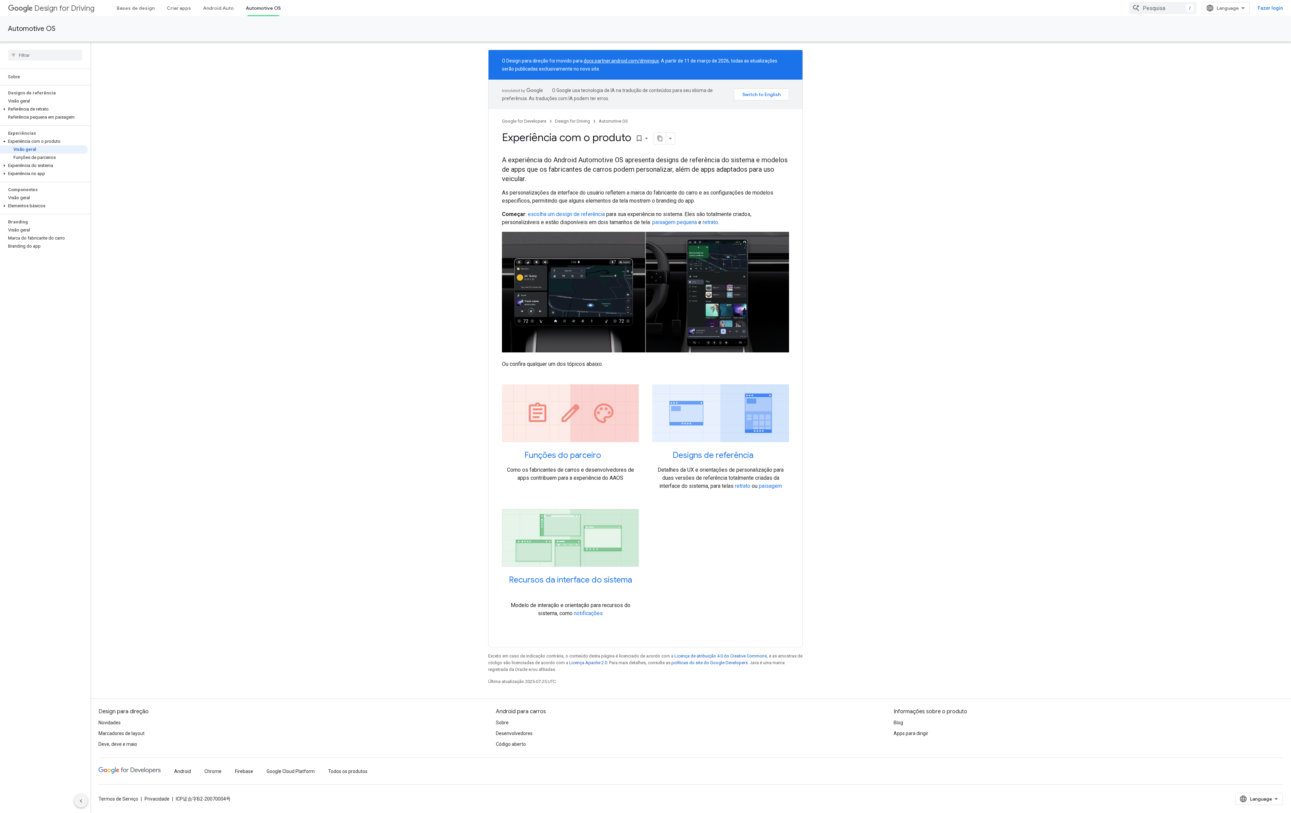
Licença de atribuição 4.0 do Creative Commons (720, 655)
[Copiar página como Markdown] (660, 138)
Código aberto (511, 744)
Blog (898, 722)
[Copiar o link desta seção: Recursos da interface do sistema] (570, 591)
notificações (588, 613)
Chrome (213, 771)
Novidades (110, 722)
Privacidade (157, 799)
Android (182, 771)
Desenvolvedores (514, 733)
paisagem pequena (674, 222)
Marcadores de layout (122, 733)
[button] (44, 109)
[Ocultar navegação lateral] (81, 801)
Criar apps (179, 8)
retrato (710, 222)
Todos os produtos (347, 771)
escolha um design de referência (566, 214)
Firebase (244, 771)
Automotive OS (263, 8)
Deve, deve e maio (118, 744)
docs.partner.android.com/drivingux (621, 60)
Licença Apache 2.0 (588, 662)
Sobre (502, 722)
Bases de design (136, 8)
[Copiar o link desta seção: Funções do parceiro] (610, 456)
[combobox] (1163, 8)
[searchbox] (45, 55)
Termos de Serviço (118, 799)
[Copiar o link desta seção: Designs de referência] (762, 456)
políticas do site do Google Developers (709, 662)
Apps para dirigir (911, 733)
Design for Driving (64, 8)
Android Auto (218, 8)
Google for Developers (524, 121)
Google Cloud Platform (291, 771)
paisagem (770, 486)
